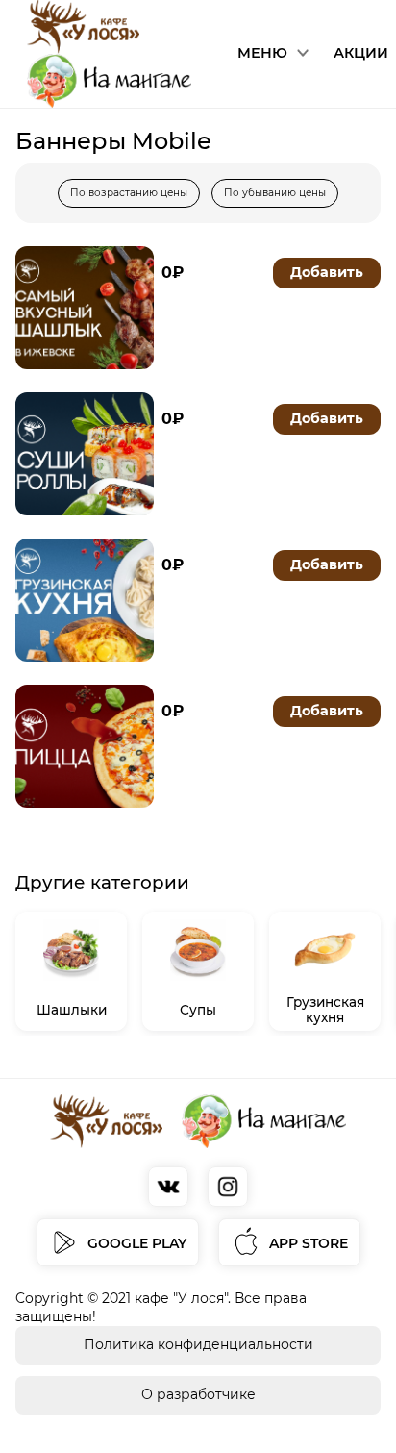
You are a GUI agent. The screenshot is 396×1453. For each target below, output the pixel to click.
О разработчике (198, 1394)
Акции (361, 53)
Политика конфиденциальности (198, 1344)
